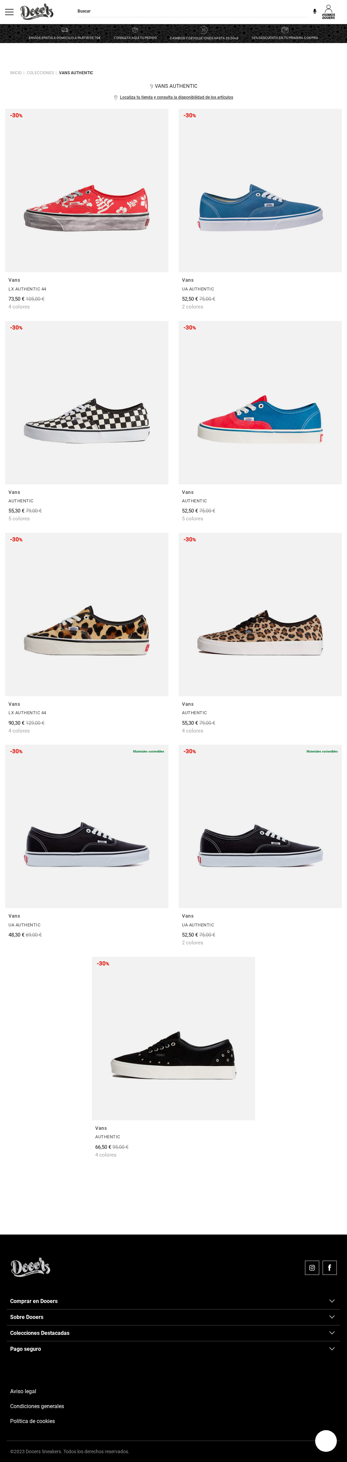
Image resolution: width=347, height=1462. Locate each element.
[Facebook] (330, 1268)
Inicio (16, 73)
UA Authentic (198, 289)
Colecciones (40, 73)
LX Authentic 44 (27, 289)
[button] (326, 1441)
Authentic (21, 500)
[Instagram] (312, 1268)
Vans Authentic (76, 73)
